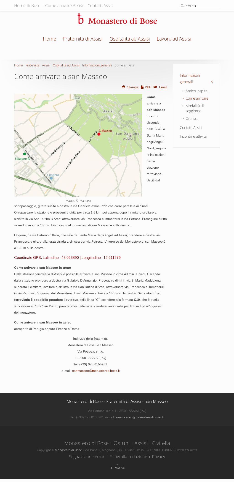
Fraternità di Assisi (83, 39)
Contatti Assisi (100, 5)
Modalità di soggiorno (195, 108)
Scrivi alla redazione (128, 456)
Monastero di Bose (86, 443)
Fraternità (32, 65)
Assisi (46, 65)
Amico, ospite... (198, 90)
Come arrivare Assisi (64, 5)
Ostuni (122, 443)
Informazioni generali (97, 65)
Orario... (192, 118)
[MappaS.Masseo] (78, 145)
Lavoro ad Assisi (174, 39)
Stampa (132, 87)
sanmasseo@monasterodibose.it (96, 370)
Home (49, 39)
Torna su (117, 468)
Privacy (158, 456)
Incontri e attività (193, 136)
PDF (148, 87)
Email (162, 87)
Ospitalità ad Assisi (129, 39)
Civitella (161, 443)
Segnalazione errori (87, 456)
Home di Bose (27, 5)
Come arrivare (197, 98)
